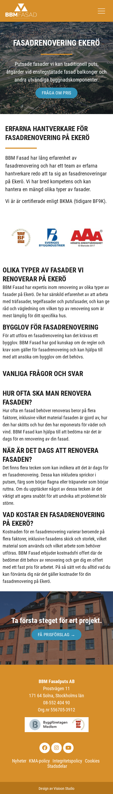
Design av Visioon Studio (56, 788)
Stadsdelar (57, 766)
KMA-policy (39, 761)
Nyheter (19, 761)
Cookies (92, 761)
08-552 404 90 (56, 702)
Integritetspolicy (67, 761)
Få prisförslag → (56, 634)
